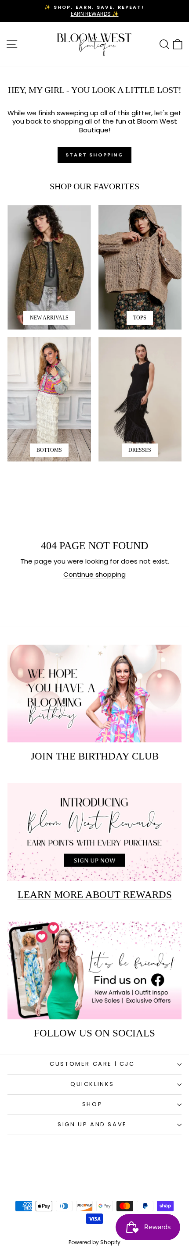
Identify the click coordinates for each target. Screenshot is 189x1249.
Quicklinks (92, 1084)
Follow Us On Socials (94, 1033)
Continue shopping (94, 574)
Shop (92, 1104)
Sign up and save (92, 1124)
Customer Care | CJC (92, 1064)
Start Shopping (94, 154)
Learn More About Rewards (95, 894)
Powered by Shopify (94, 1242)
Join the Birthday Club (95, 756)
